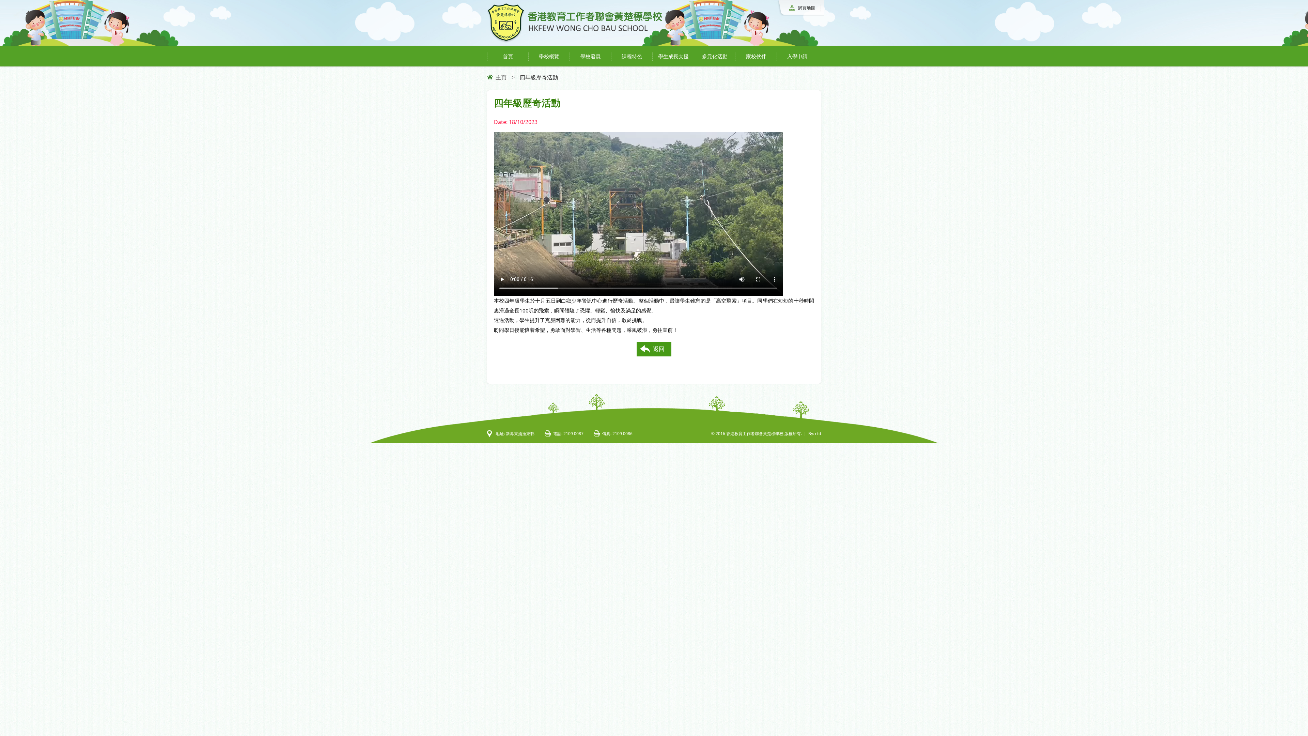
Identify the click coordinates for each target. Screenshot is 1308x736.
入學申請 (797, 56)
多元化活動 (715, 56)
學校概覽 (549, 56)
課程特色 (632, 56)
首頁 (508, 56)
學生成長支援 (673, 56)
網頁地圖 (806, 8)
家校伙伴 (756, 56)
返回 (659, 349)
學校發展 (590, 56)
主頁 (501, 77)
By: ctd (814, 433)
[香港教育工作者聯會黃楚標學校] (574, 41)
